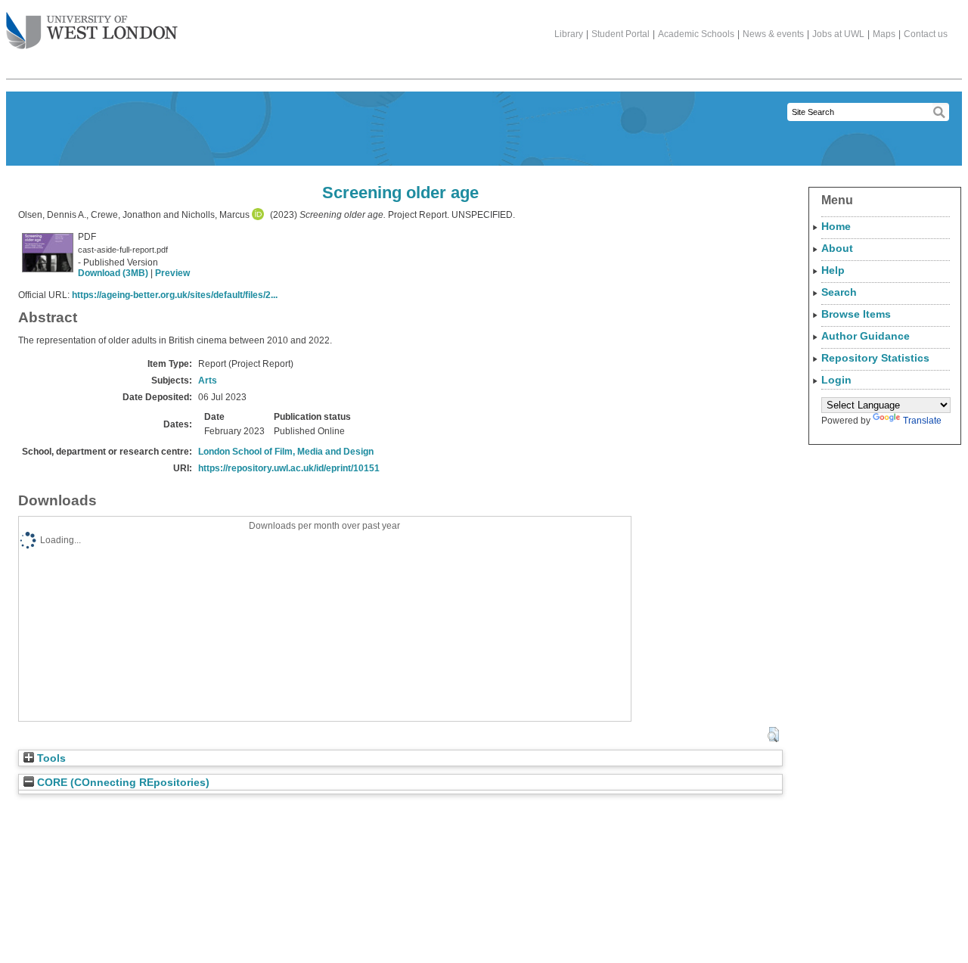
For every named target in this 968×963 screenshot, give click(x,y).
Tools (50, 758)
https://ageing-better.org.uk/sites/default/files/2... (175, 295)
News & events (773, 34)
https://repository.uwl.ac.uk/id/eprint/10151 (289, 468)
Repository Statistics (875, 358)
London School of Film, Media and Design (286, 451)
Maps (884, 34)
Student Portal (620, 34)
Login (836, 380)
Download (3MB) (113, 273)
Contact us (926, 34)
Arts (207, 380)
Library (568, 34)
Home (836, 226)
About (837, 248)
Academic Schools (696, 34)
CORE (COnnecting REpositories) (121, 782)
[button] (773, 734)
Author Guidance (865, 336)
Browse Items (856, 314)
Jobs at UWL (838, 34)
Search (839, 292)
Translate (922, 420)
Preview (172, 273)
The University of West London (92, 31)
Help (833, 270)
